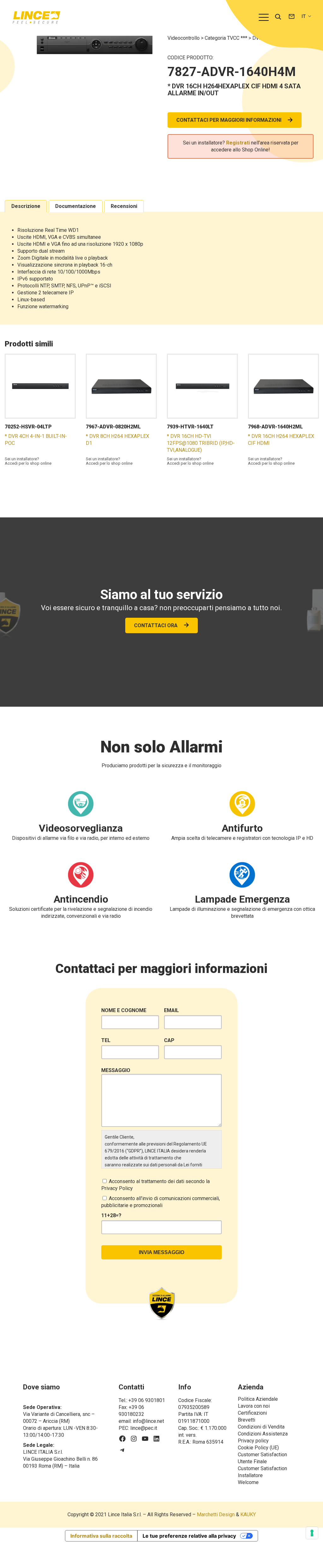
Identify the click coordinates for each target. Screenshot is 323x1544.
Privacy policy (253, 1441)
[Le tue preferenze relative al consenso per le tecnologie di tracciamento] (312, 1533)
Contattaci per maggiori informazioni (228, 120)
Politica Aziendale (258, 1399)
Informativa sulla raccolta (101, 1536)
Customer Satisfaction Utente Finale (263, 1458)
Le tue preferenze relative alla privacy (189, 1536)
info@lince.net (148, 1421)
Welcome (248, 1482)
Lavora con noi (254, 1406)
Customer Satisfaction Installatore (263, 1471)
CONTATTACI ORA (156, 625)
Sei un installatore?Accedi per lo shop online (28, 461)
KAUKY (248, 1514)
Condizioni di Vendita (261, 1427)
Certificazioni (252, 1413)
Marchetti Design (216, 1514)
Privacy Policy (117, 1188)
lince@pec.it (143, 1428)
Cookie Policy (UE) (258, 1448)
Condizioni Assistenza (263, 1434)
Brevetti (246, 1420)
